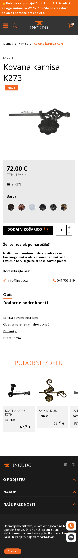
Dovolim (12, 551)
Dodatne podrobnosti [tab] (25, 302)
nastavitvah (47, 537)
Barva (11, 196)
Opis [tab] (7, 294)
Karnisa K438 (40, 411)
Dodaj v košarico (24, 229)
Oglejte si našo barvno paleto (45, 261)
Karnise (23, 43)
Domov (8, 43)
